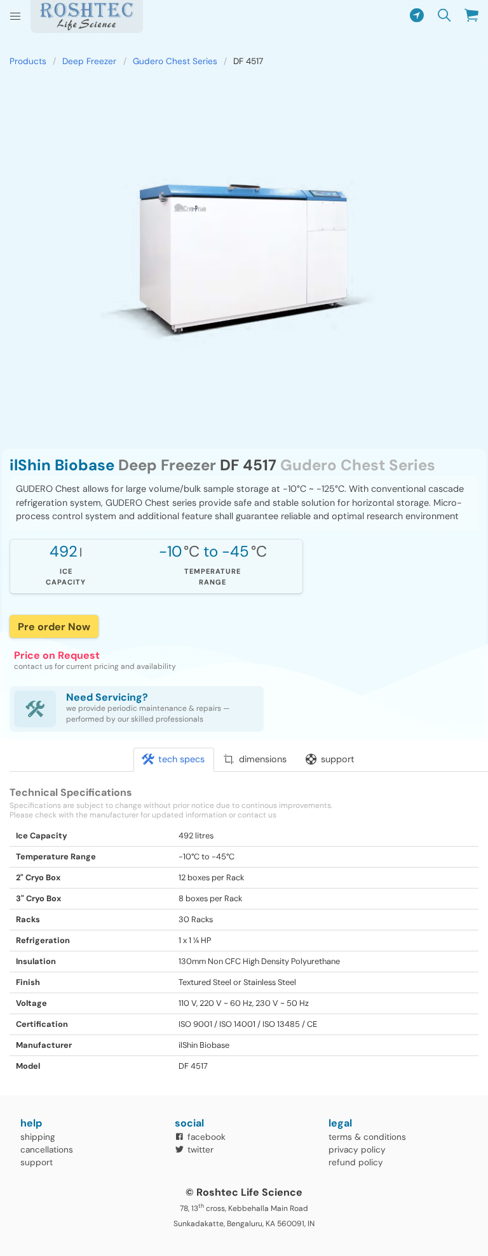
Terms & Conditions (367, 1137)
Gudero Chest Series (175, 61)
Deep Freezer (89, 61)
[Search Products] (444, 16)
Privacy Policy (357, 1149)
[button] (15, 16)
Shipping (37, 1137)
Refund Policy (356, 1162)
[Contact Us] (416, 16)
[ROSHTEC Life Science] (86, 16)
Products (28, 61)
